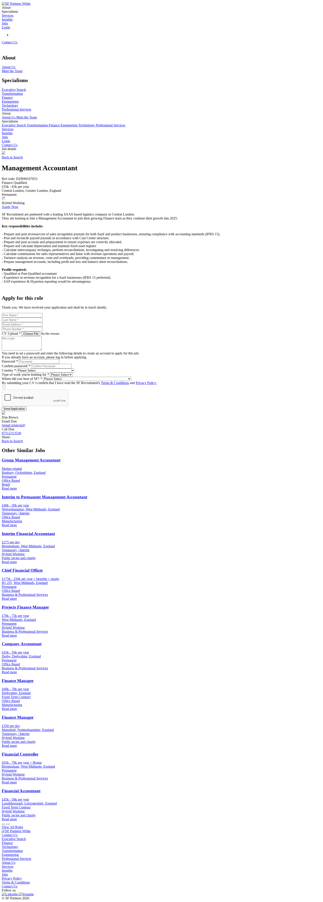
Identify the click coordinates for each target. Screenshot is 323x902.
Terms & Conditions (115, 383)
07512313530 (11, 433)
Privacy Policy (12, 878)
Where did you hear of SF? (22, 379)
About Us (9, 117)
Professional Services (110, 125)
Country (9, 370)
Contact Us (9, 42)
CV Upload (11, 333)
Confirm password (16, 366)
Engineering (69, 125)
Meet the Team (26, 117)
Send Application (14, 408)
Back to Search (12, 157)
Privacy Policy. (146, 383)
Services (7, 129)
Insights (7, 133)
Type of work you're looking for (25, 374)
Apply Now (10, 207)
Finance (55, 125)
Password (10, 361)
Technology (87, 125)
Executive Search (14, 125)
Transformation (38, 125)
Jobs (5, 137)
